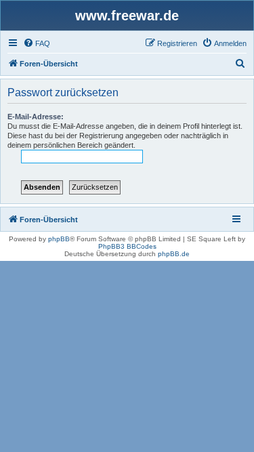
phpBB (59, 239)
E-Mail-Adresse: (35, 116)
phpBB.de (174, 254)
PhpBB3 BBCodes (127, 246)
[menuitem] (36, 43)
